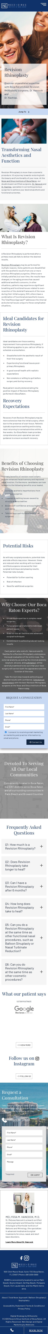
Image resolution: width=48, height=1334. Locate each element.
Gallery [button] (9, 53)
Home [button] (7, 26)
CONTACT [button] (9, 69)
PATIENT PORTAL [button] (13, 59)
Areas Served (12, 64)
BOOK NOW (36, 1330)
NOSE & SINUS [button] (11, 37)
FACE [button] (6, 42)
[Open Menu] (43, 4)
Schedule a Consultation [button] (24, 18)
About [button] (8, 31)
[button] (13, 5)
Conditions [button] (11, 48)
